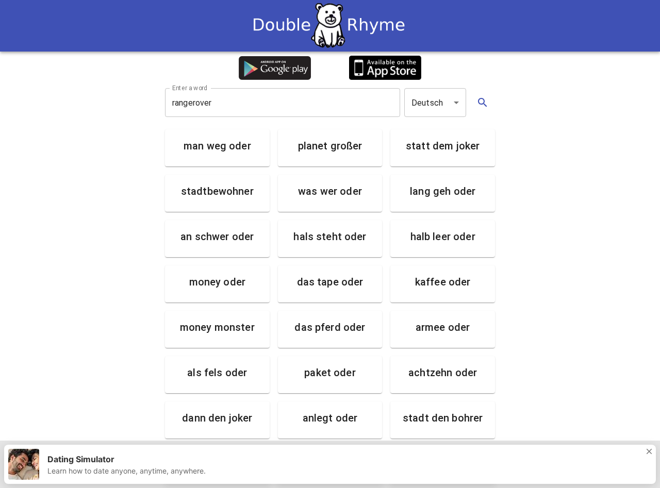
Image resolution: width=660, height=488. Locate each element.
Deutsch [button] (427, 103)
